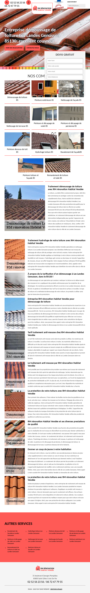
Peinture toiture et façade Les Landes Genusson (34, 550)
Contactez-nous (33, 48)
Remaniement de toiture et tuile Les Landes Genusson (14, 550)
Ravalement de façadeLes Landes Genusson (13, 533)
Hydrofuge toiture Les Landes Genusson (35, 532)
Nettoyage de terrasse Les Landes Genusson (35, 540)
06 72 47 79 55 (54, 582)
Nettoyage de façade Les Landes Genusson (56, 540)
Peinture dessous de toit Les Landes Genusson (57, 532)
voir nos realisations (14, 48)
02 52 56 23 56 (17, 3)
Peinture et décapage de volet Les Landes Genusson (15, 541)
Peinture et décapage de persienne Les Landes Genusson (77, 533)
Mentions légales (56, 589)
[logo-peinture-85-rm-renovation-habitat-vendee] (42, 8)
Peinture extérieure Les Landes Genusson (77, 540)
